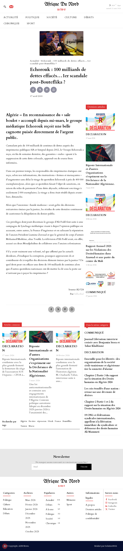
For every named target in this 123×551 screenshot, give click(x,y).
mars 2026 (30, 500)
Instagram (112, 502)
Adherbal (79, 294)
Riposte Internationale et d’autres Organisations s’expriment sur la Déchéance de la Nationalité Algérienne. (100, 175)
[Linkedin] (106, 506)
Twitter (111, 509)
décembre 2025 (30, 516)
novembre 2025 (30, 525)
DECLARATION (96, 134)
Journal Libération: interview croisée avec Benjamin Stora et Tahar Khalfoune (102, 343)
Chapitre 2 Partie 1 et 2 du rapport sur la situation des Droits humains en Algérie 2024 (102, 405)
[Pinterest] (47, 90)
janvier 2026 (31, 509)
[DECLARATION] (100, 121)
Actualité (34, 60)
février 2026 (31, 504)
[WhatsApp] (54, 90)
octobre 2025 (32, 531)
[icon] (11, 7)
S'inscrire (84, 467)
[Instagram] (106, 502)
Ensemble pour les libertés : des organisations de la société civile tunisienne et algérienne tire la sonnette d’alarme (102, 364)
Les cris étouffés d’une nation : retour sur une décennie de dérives (102, 392)
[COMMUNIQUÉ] (100, 279)
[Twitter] (40, 90)
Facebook (112, 499)
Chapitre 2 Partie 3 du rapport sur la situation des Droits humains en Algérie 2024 (101, 379)
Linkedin (112, 506)
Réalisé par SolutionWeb (105, 546)
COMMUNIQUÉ (96, 292)
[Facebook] (33, 90)
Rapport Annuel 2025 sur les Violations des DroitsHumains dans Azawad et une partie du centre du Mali (100, 253)
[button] (5, 6)
